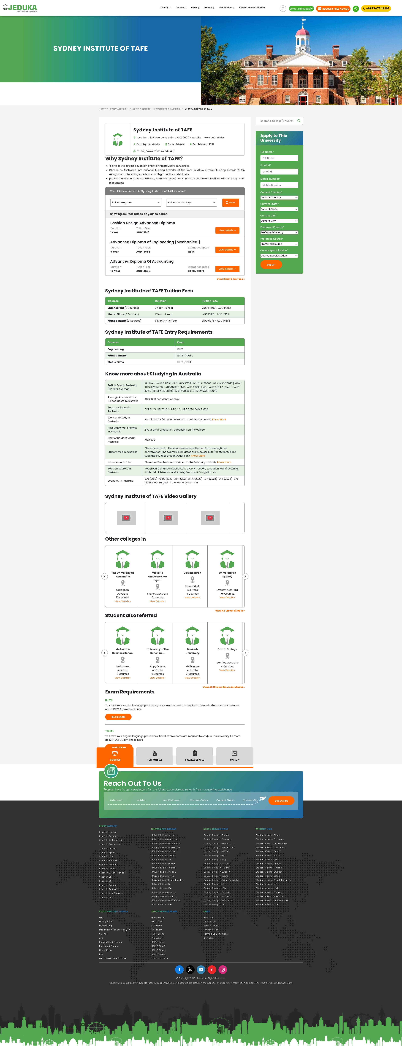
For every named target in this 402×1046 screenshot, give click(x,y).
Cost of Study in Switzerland (219, 847)
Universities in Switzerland (166, 847)
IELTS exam (118, 717)
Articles (208, 7)
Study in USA (106, 881)
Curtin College (192, 649)
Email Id (265, 165)
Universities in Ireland (163, 851)
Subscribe (281, 800)
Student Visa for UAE (267, 904)
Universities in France (163, 835)
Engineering (105, 925)
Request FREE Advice (335, 9)
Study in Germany (109, 836)
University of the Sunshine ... (123, 651)
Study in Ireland (107, 848)
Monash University (157, 651)
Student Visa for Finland (269, 867)
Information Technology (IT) (114, 929)
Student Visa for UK (266, 884)
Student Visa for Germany (270, 839)
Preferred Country (272, 227)
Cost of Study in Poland (216, 863)
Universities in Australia (164, 896)
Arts (101, 938)
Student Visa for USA (267, 888)
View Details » (123, 601)
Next (245, 576)
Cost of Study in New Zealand (220, 900)
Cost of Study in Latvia (216, 876)
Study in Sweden (108, 864)
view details (226, 230)
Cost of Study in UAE (215, 904)
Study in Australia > (142, 108)
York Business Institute (227, 651)
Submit (271, 264)
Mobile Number (270, 179)
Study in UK (105, 877)
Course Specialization (274, 250)
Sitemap (208, 938)
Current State (269, 204)
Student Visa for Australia (270, 896)
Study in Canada (108, 885)
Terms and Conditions (216, 934)
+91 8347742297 (377, 8)
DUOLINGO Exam (160, 958)
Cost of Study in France (216, 835)
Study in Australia (109, 889)
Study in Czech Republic (112, 872)
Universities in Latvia (163, 876)
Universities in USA (162, 888)
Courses (180, 7)
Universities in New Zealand (166, 900)
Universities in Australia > (169, 108)
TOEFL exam (118, 747)
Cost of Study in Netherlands (219, 843)
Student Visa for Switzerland (271, 847)
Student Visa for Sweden (269, 872)
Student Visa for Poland (269, 863)
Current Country (271, 192)
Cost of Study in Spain (216, 855)
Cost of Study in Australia (217, 896)
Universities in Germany (164, 839)
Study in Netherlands (110, 840)
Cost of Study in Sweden (217, 872)
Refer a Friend (211, 925)
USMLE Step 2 (159, 950)
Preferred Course (271, 239)
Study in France (107, 832)
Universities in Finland (163, 867)
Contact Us (210, 921)
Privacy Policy (211, 929)
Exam (194, 7)
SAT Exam (157, 929)
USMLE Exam (158, 942)
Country (164, 7)
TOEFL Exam (158, 934)
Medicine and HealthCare (112, 958)
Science (103, 934)
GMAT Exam (158, 917)
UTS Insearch (157, 573)
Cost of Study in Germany (218, 839)
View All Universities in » (230, 610)
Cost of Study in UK (214, 884)
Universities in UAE (161, 904)
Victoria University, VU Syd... (122, 576)
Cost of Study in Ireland (216, 851)
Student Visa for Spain (268, 855)
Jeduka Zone (225, 7)
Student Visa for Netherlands (271, 843)
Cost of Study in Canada (217, 892)
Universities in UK (161, 884)
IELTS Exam (157, 921)
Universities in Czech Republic (168, 880)
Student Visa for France (268, 835)
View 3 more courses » (231, 279)
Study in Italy (106, 856)
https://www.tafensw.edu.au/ (155, 151)
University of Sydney (192, 574)
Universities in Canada (164, 892)
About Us (209, 917)
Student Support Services (252, 7)
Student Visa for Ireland (269, 851)
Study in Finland (108, 860)
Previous (104, 576)
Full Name (267, 152)
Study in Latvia (107, 868)
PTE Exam (157, 938)
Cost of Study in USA (215, 888)
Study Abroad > (120, 108)
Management (106, 921)
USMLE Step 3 (159, 954)
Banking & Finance (109, 946)
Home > (104, 108)
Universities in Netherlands (166, 843)
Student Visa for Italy (267, 859)
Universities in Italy (162, 859)
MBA (101, 917)
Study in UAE (106, 897)
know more (224, 462)
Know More (219, 419)
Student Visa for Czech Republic (273, 880)
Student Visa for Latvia (268, 876)
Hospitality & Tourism (111, 942)
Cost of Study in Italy (215, 859)
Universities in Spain (163, 855)
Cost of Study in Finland (217, 867)
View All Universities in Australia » (224, 687)
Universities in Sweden (164, 872)
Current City (268, 215)
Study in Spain (107, 852)
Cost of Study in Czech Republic (221, 880)
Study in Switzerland (110, 844)
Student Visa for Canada (269, 892)
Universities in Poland (163, 863)
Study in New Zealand (111, 893)
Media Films (105, 950)
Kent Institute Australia (227, 574)
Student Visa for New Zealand (272, 900)
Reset (232, 202)
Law (101, 954)
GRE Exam (157, 925)
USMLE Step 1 (158, 946)
